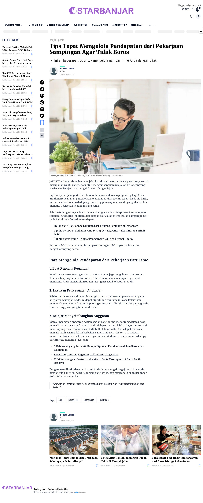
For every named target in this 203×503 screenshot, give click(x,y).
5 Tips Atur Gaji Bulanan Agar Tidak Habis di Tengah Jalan (124, 459)
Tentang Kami (40, 489)
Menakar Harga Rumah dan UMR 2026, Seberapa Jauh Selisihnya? (73, 459)
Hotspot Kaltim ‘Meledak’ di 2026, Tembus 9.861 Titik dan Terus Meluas (17, 50)
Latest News (10, 40)
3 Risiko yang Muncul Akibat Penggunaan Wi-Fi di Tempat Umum (93, 238)
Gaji (60, 400)
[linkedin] (42, 116)
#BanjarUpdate (12, 25)
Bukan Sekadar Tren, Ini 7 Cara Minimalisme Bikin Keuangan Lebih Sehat (16, 141)
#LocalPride (36, 25)
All (151, 25)
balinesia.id (91, 383)
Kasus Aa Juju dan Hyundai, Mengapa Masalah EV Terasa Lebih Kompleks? (17, 89)
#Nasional (137, 25)
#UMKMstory (119, 25)
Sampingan (89, 400)
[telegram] (42, 102)
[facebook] (42, 82)
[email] (42, 109)
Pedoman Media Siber (58, 489)
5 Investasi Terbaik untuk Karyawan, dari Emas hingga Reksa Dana (175, 459)
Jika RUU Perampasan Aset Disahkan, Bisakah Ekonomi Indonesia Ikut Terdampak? (17, 76)
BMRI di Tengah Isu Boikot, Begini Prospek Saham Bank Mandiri (17, 115)
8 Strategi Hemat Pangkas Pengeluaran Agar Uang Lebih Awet (16, 167)
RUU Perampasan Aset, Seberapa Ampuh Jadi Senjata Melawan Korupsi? (16, 128)
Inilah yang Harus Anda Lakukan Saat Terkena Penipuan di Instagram (96, 225)
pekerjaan (73, 400)
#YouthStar (80, 25)
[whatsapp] (42, 96)
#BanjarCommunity (58, 25)
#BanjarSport (100, 25)
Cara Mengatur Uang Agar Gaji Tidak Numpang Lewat (86, 354)
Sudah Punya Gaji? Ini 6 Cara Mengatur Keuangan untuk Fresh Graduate (17, 63)
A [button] (42, 130)
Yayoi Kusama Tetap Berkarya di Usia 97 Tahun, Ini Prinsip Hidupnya (16, 154)
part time (104, 400)
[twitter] (42, 89)
